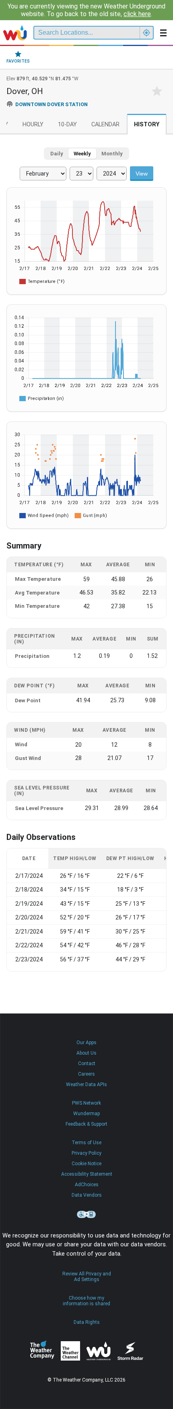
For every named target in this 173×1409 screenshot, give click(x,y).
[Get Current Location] (146, 32)
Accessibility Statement (86, 1174)
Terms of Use (86, 1142)
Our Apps (86, 1042)
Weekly (82, 154)
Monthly (112, 154)
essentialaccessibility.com (86, 1214)
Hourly (33, 124)
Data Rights (87, 1322)
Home (15, 32)
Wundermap (86, 1113)
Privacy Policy (86, 1153)
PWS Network (86, 1103)
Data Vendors (87, 1195)
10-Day (67, 124)
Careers (86, 1074)
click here (137, 14)
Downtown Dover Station (51, 104)
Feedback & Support (86, 1124)
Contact (86, 1063)
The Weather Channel (70, 1351)
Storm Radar (130, 1351)
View (142, 173)
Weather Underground (98, 1351)
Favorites (18, 61)
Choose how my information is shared (86, 1300)
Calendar (105, 124)
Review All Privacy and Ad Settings (86, 1276)
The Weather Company (42, 1351)
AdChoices (87, 1184)
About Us (86, 1053)
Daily (56, 154)
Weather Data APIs (86, 1084)
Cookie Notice (86, 1163)
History (146, 124)
